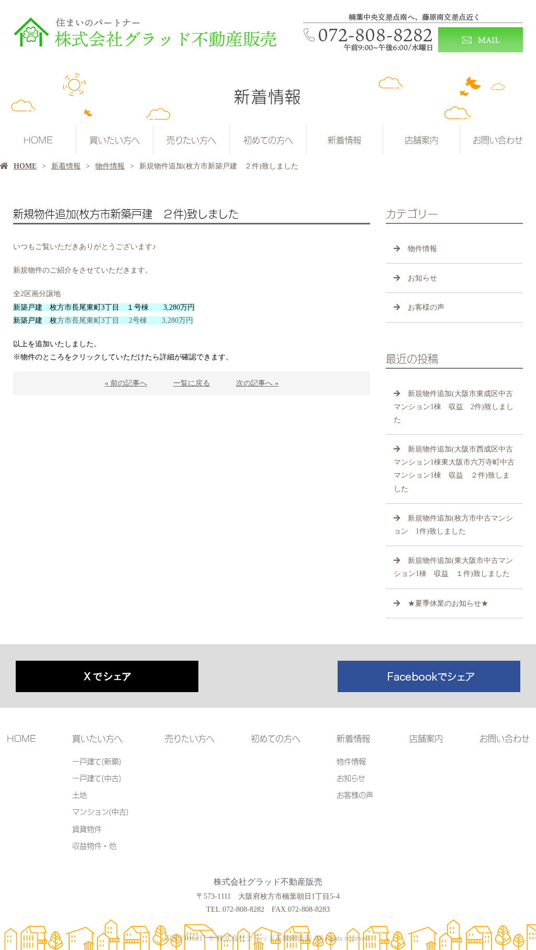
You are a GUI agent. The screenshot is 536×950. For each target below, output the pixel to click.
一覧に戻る (191, 383)
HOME (38, 139)
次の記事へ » (257, 383)
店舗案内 (421, 139)
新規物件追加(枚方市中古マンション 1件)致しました (453, 524)
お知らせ (422, 278)
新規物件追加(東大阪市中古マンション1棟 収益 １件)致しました (453, 567)
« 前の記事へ (126, 383)
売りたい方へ (191, 139)
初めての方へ (268, 139)
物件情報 (110, 166)
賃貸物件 (87, 828)
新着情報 (344, 139)
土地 (79, 794)
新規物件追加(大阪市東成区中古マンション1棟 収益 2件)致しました (453, 407)
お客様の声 (426, 307)
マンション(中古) (100, 811)
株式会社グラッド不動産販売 (268, 881)
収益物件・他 (94, 845)
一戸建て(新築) (96, 760)
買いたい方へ (115, 139)
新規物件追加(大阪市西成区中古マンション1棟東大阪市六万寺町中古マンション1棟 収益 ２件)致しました (454, 469)
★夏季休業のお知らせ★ (448, 603)
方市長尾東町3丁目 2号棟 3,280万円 (103, 320)
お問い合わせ (498, 139)
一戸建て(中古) (96, 777)
